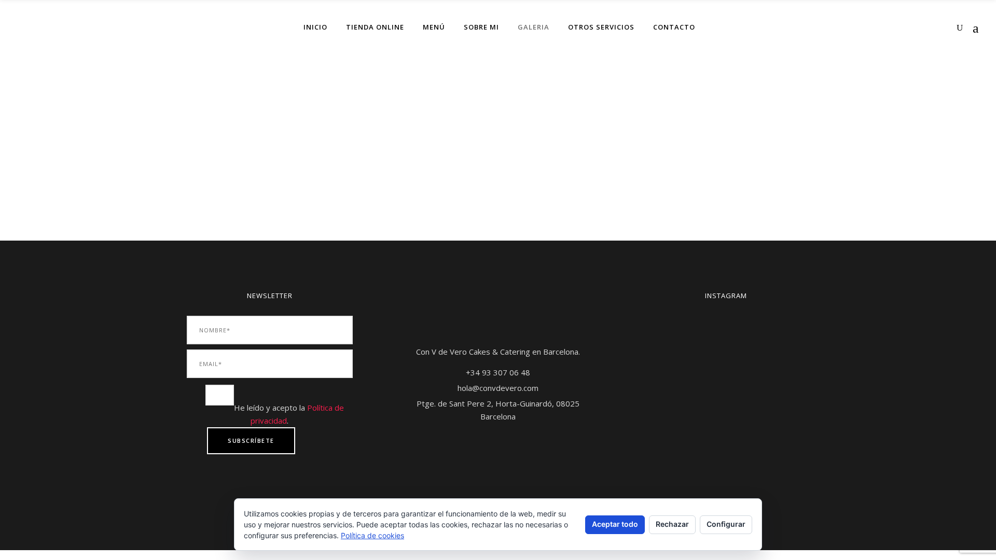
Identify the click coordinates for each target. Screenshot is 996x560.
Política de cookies (372, 535)
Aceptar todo (615, 524)
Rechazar (672, 524)
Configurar (726, 524)
